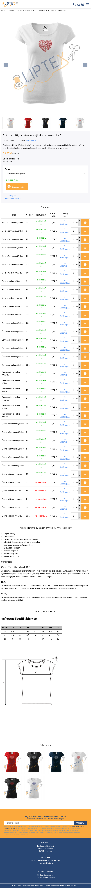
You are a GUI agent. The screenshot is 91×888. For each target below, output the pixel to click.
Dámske (27, 10)
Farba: (7, 169)
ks (77, 222)
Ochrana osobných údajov (45, 877)
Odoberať (80, 823)
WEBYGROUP (75, 885)
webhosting (59, 885)
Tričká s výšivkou (15, 10)
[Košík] (82, 4)
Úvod (5, 10)
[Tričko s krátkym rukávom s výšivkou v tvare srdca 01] (45, 62)
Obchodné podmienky (45, 875)
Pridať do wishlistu (14, 199)
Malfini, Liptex (30, 140)
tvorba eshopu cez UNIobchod (45, 885)
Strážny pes (11, 196)
